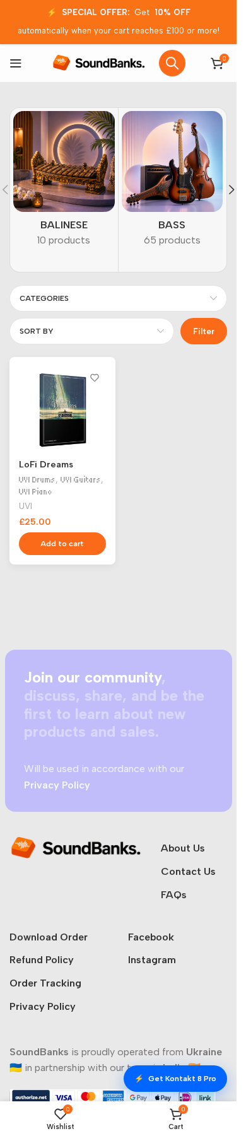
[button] (231, 189)
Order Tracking (45, 983)
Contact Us (188, 871)
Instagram (152, 960)
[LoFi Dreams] (62, 410)
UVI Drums (37, 479)
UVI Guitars (81, 479)
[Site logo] (99, 62)
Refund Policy (41, 960)
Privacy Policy (42, 1006)
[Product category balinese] (64, 183)
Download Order (48, 937)
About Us (183, 848)
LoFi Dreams (46, 464)
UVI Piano (35, 491)
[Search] (172, 63)
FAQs (174, 895)
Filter (203, 331)
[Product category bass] (172, 183)
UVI (25, 506)
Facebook (151, 937)
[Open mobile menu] (15, 63)
